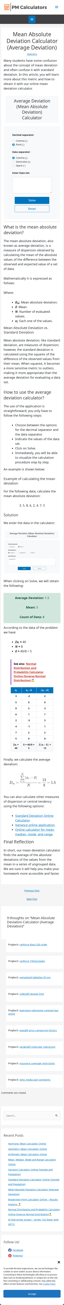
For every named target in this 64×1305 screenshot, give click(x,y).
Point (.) (20, 144)
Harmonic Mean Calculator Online (27, 1143)
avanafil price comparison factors (38, 1030)
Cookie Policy (49, 1283)
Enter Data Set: (21, 173)
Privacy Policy (39, 1300)
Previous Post (31, 890)
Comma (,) (21, 140)
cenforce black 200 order (33, 944)
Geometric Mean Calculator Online (27, 1149)
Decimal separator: (23, 135)
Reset (32, 209)
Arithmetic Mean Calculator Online (27, 1154)
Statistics (32, 54)
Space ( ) (20, 165)
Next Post (32, 899)
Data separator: (21, 152)
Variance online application (35, 825)
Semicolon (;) (23, 161)
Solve (32, 200)
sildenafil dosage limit (31, 994)
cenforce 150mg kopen (32, 961)
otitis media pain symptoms (35, 1079)
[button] (59, 1262)
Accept (32, 1294)
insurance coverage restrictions (37, 1063)
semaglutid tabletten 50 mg (34, 977)
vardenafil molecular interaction (37, 1046)
